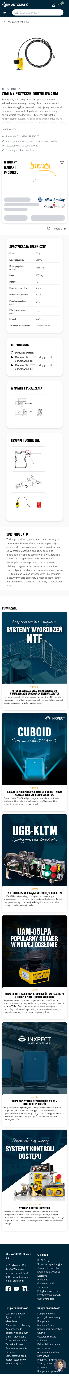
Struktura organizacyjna (49, 1264)
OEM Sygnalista (45, 1298)
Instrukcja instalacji (25, 352)
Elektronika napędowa (17, 1340)
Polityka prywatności (48, 1291)
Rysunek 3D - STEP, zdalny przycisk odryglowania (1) (34, 359)
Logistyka (42, 1275)
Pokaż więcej (9, 129)
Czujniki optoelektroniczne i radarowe (47, 1336)
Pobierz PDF (60, 228)
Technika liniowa (14, 1344)
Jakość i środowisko (48, 1268)
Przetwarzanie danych (49, 1295)
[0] (60, 5)
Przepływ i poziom (47, 1359)
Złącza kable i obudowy (18, 1325)
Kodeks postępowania (49, 1271)
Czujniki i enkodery (15, 1313)
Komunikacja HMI (15, 1363)
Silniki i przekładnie (16, 1336)
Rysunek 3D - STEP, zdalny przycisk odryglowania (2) (34, 367)
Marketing (42, 1279)
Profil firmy (43, 1260)
